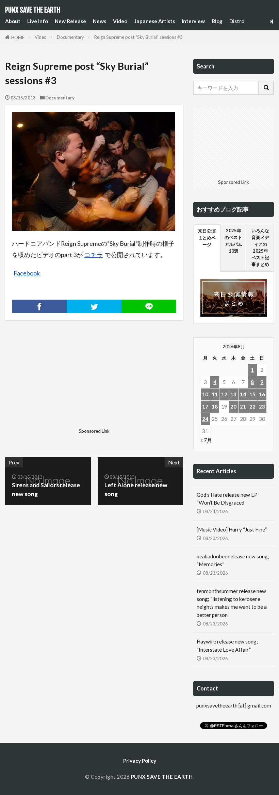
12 (224, 394)
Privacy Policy (139, 761)
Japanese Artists (154, 21)
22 (252, 406)
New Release (70, 21)
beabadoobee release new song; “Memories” (233, 560)
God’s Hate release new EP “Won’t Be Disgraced (227, 499)
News (99, 21)
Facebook (27, 273)
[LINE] (148, 306)
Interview (193, 21)
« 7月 (206, 440)
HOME (17, 37)
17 (205, 406)
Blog (217, 21)
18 (215, 406)
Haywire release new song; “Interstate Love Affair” (227, 645)
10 (205, 394)
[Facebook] (39, 306)
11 (215, 394)
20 (233, 406)
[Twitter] (94, 306)
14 (243, 394)
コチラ (93, 254)
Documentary (70, 37)
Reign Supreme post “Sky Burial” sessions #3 (138, 37)
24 (205, 419)
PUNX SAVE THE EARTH (32, 10)
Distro (236, 21)
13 (233, 394)
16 (262, 394)
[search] (266, 88)
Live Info (37, 21)
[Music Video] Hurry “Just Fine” (232, 529)
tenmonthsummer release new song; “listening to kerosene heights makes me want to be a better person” (232, 603)
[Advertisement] (49, 383)
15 (252, 394)
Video (120, 21)
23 (262, 406)
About (12, 21)
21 (243, 406)
